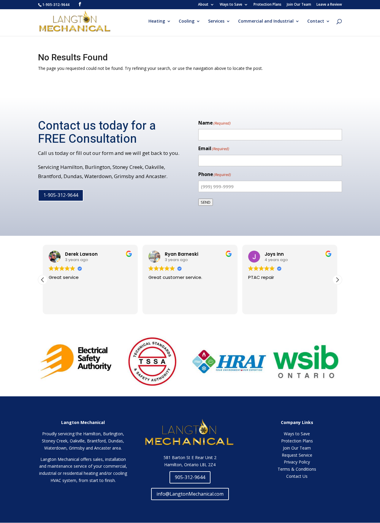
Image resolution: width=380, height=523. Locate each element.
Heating (156, 21)
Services (216, 21)
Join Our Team (299, 5)
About (203, 5)
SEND (205, 202)
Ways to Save (231, 5)
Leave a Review (329, 5)
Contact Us (297, 476)
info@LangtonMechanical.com (190, 494)
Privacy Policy (297, 462)
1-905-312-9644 (60, 195)
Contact (315, 21)
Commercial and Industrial (266, 21)
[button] (337, 279)
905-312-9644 (190, 477)
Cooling (186, 21)
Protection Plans (267, 5)
